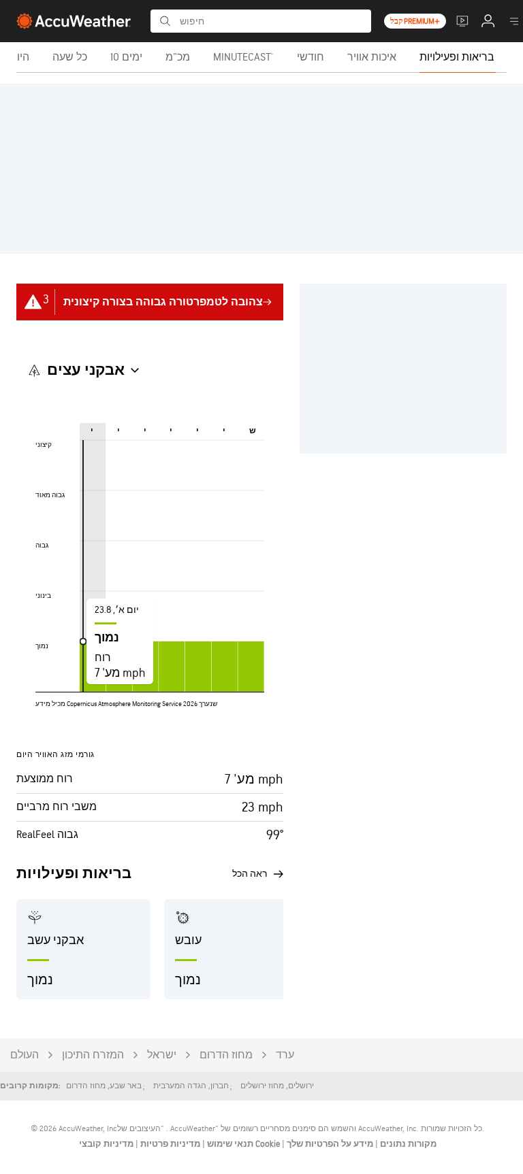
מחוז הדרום (226, 1055)
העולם (24, 1055)
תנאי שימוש (229, 1144)
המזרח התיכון (93, 1055)
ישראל (161, 1055)
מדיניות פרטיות (169, 1144)
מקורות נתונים (408, 1144)
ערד (285, 1055)
